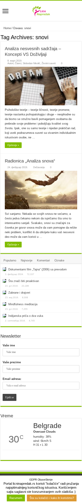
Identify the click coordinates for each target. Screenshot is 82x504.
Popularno (9, 260)
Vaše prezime (12, 362)
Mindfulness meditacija (22, 304)
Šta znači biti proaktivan (23, 281)
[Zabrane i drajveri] (4, 292)
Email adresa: (12, 379)
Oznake (59, 260)
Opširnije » (13, 145)
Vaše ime (9, 345)
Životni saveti (49, 63)
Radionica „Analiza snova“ (30, 161)
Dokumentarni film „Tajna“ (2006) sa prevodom (37, 269)
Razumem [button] (15, 498)
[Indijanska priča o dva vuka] (4, 315)
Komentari (43, 260)
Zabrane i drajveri (19, 292)
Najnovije (26, 260)
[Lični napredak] (41, 10)
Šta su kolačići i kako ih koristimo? (52, 498)
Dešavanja (39, 167)
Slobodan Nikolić (31, 63)
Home (7, 28)
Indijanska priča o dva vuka (25, 315)
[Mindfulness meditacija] (4, 304)
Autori (10, 63)
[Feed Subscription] (80, 37)
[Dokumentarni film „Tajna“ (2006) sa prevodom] (4, 269)
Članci (18, 63)
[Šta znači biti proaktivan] (4, 281)
